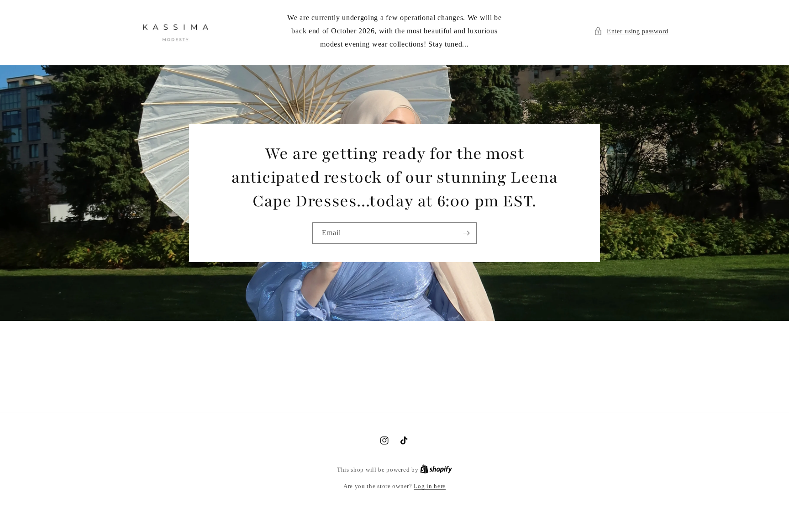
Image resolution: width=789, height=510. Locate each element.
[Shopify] (436, 469)
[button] (631, 31)
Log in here (430, 486)
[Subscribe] (466, 233)
